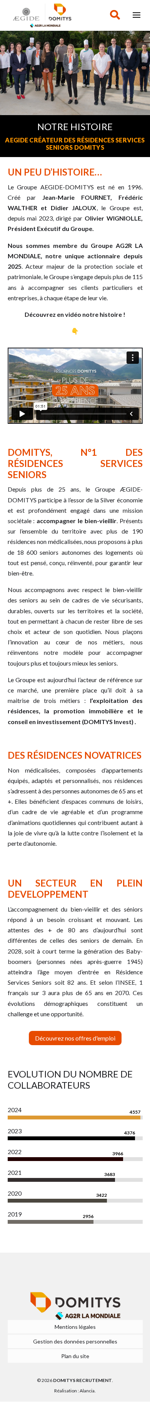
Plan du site (75, 1356)
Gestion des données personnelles (75, 1341)
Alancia (87, 1391)
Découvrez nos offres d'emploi (75, 1038)
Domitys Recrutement (82, 1380)
